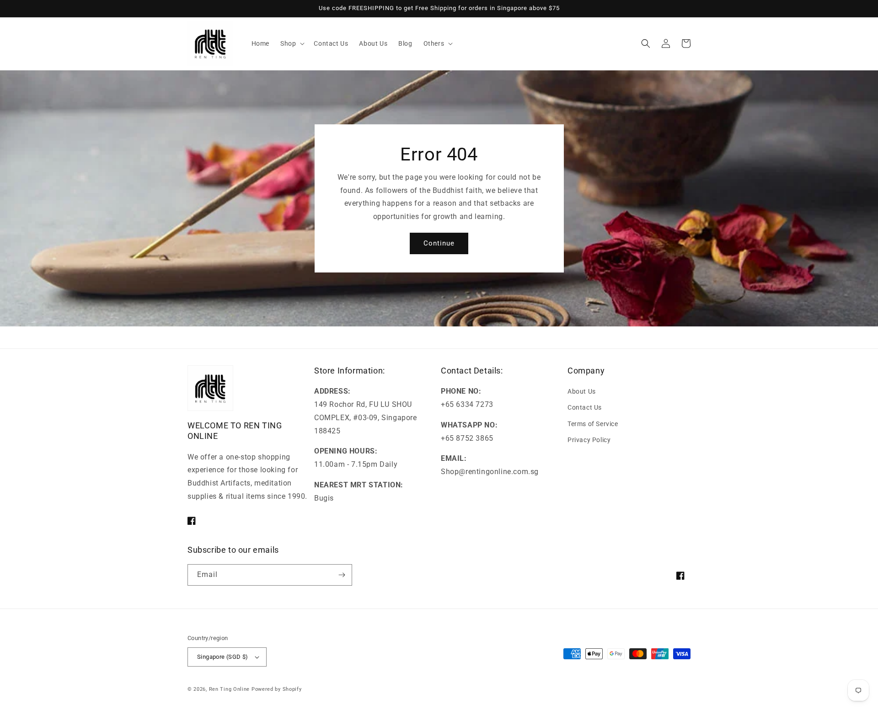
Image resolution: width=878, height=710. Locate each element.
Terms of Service (592, 423)
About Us (581, 391)
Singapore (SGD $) (222, 656)
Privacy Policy (588, 439)
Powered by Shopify (277, 689)
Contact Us (584, 407)
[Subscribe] (342, 575)
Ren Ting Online (229, 689)
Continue (439, 243)
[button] (291, 43)
